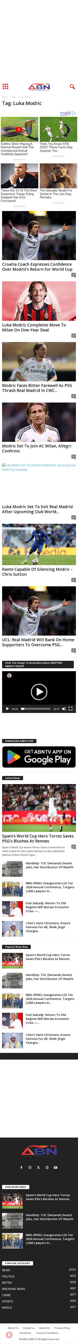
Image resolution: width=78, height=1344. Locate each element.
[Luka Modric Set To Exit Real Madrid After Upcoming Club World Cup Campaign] (39, 482)
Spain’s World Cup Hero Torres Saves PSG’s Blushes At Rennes (38, 838)
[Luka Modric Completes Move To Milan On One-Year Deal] (39, 301)
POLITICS (8, 1276)
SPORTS (7, 1301)
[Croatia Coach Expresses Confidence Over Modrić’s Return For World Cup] (39, 235)
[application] (39, 692)
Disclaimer (25, 1332)
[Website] (48, 1168)
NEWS (6, 1270)
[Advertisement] (39, 41)
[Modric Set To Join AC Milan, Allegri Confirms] (39, 422)
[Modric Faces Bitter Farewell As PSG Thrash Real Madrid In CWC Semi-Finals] (39, 361)
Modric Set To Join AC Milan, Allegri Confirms (36, 448)
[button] (39, 692)
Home (5, 96)
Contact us (29, 1327)
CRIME (6, 1295)
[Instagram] (31, 1168)
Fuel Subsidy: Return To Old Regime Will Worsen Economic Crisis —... (47, 907)
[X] (39, 1168)
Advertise (44, 1327)
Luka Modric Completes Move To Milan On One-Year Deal (34, 327)
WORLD (7, 1307)
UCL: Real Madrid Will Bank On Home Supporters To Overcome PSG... (38, 642)
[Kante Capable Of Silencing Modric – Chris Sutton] (39, 544)
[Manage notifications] (9, 1335)
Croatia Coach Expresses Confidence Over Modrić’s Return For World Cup (37, 267)
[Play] (7, 709)
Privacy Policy (62, 1327)
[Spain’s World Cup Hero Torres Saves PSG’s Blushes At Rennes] (39, 808)
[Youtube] (56, 1168)
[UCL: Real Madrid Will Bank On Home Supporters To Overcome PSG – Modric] (39, 610)
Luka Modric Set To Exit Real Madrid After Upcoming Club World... (37, 509)
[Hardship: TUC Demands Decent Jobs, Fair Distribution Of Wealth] (12, 869)
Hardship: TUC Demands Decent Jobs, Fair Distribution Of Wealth (49, 865)
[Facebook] (22, 1168)
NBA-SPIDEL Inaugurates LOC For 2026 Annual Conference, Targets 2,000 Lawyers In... (50, 887)
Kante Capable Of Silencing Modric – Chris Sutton (37, 572)
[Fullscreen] (70, 709)
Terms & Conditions (47, 1332)
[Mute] (64, 709)
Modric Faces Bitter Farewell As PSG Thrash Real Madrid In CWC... (37, 388)
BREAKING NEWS (13, 1289)
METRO (7, 1282)
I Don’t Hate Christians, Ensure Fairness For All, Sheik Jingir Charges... (48, 927)
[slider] (35, 709)
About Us (13, 1327)
